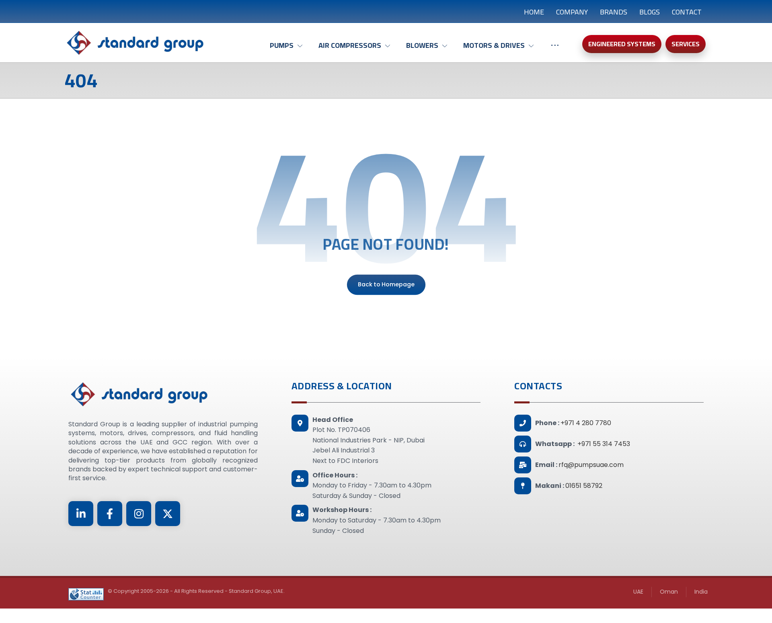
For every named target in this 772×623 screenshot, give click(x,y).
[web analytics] (86, 594)
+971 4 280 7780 (586, 423)
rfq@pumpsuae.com (591, 464)
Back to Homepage (385, 284)
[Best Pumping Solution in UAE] (134, 42)
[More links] (555, 49)
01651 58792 (583, 485)
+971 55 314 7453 (603, 443)
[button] (80, 513)
